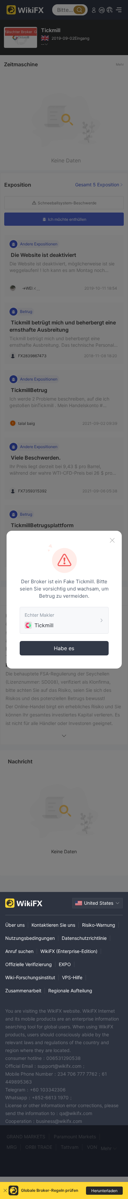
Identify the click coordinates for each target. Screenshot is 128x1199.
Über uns (15, 925)
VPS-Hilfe (72, 977)
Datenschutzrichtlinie (84, 938)
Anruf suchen (19, 951)
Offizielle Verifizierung (28, 964)
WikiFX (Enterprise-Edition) (68, 951)
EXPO (65, 964)
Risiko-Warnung (98, 925)
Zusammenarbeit (23, 990)
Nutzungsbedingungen (30, 938)
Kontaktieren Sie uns (53, 925)
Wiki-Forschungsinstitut (30, 977)
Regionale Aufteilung (70, 990)
